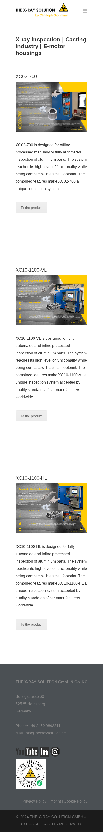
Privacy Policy (34, 801)
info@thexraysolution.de (45, 733)
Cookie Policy (75, 801)
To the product (31, 208)
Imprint (55, 801)
